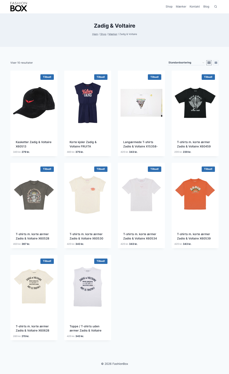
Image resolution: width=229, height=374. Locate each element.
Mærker (181, 6)
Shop (169, 6)
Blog (206, 6)
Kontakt (195, 6)
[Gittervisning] (209, 62)
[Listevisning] (216, 62)
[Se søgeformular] (216, 7)
